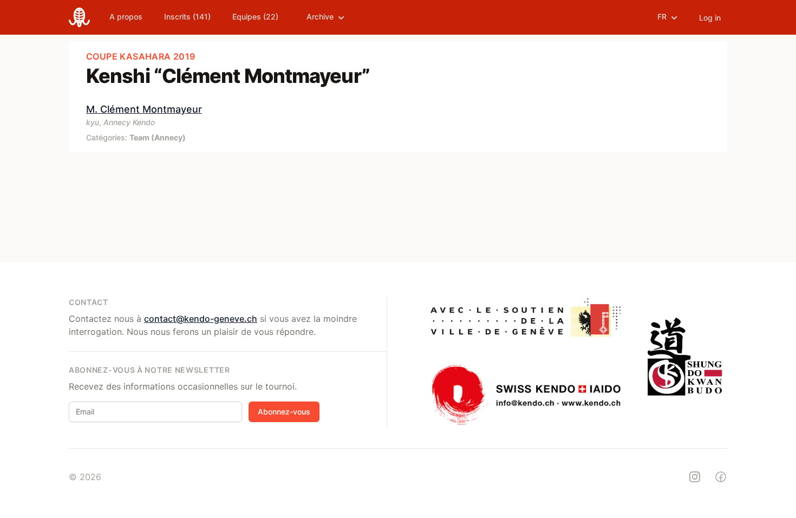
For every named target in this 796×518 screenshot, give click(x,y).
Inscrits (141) (187, 16)
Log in (710, 17)
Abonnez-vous (284, 411)
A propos (125, 16)
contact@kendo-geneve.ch (200, 318)
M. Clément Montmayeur (144, 109)
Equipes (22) (255, 16)
